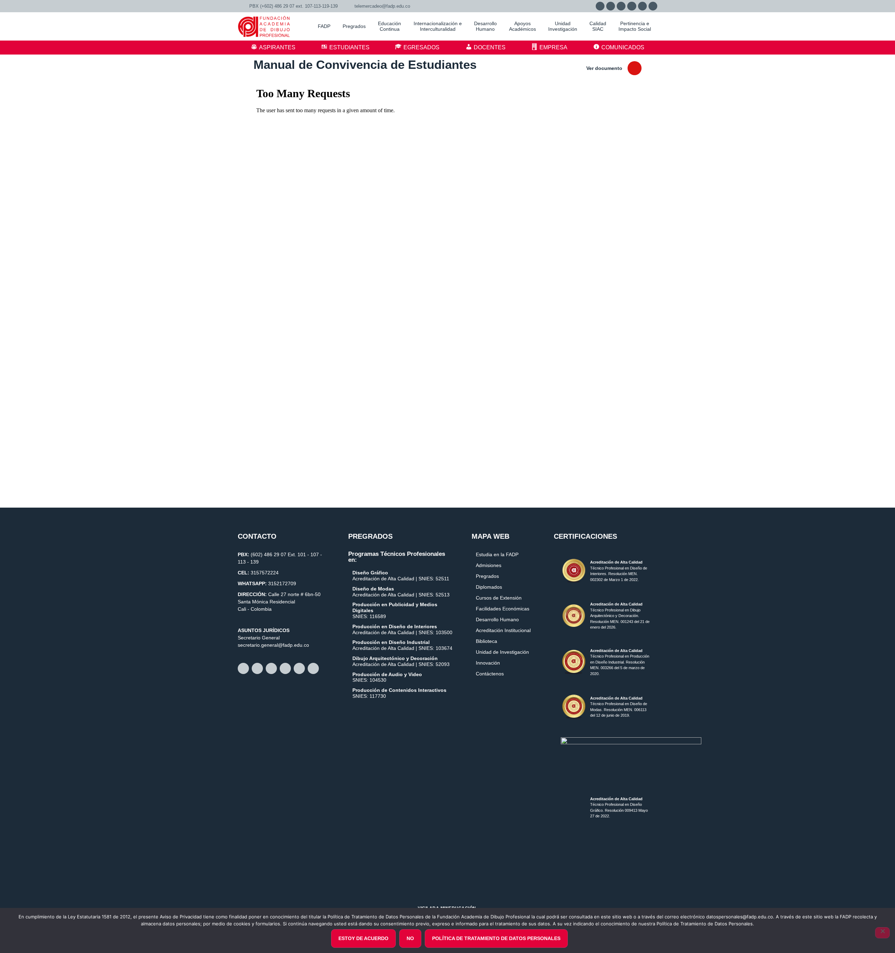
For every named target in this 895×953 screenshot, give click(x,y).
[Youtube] (642, 6)
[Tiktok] (653, 6)
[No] (882, 932)
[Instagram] (621, 6)
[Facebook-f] (610, 6)
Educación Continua (389, 26)
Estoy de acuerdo (363, 938)
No (410, 938)
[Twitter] (631, 6)
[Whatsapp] (600, 6)
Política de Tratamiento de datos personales (496, 938)
